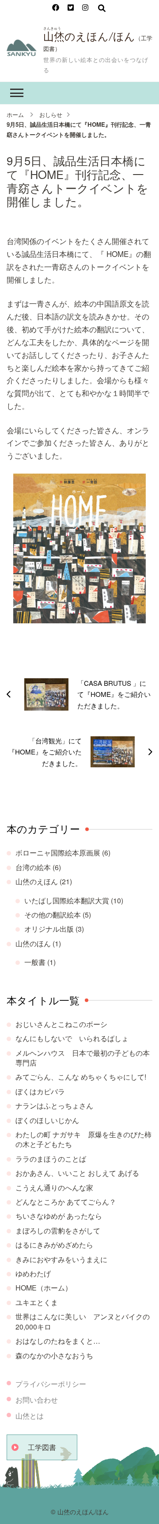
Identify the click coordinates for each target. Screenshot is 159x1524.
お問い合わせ (36, 1400)
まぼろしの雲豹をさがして (57, 1230)
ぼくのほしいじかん (47, 1120)
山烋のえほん (36, 881)
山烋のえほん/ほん (89, 36)
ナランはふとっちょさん (54, 1105)
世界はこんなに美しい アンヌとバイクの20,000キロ (82, 1321)
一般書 (34, 962)
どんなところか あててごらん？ (65, 1202)
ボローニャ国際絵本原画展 (57, 853)
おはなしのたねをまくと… (57, 1341)
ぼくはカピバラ (40, 1091)
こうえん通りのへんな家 (54, 1187)
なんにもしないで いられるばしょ (72, 1038)
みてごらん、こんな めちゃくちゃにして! (80, 1077)
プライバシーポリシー (50, 1384)
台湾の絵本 (33, 867)
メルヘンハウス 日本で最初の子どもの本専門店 (82, 1058)
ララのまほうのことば (50, 1159)
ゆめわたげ (33, 1273)
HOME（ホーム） (43, 1288)
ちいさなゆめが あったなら (58, 1216)
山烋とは (29, 1416)
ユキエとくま (36, 1302)
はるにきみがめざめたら (54, 1245)
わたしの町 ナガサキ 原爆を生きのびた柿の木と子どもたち (83, 1139)
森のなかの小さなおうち (54, 1355)
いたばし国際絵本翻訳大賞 (66, 900)
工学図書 (42, 1447)
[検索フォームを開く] (102, 8)
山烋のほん (33, 943)
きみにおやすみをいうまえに (61, 1259)
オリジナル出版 (49, 929)
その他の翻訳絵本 (52, 915)
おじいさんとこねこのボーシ (61, 1024)
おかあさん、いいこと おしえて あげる (77, 1173)
